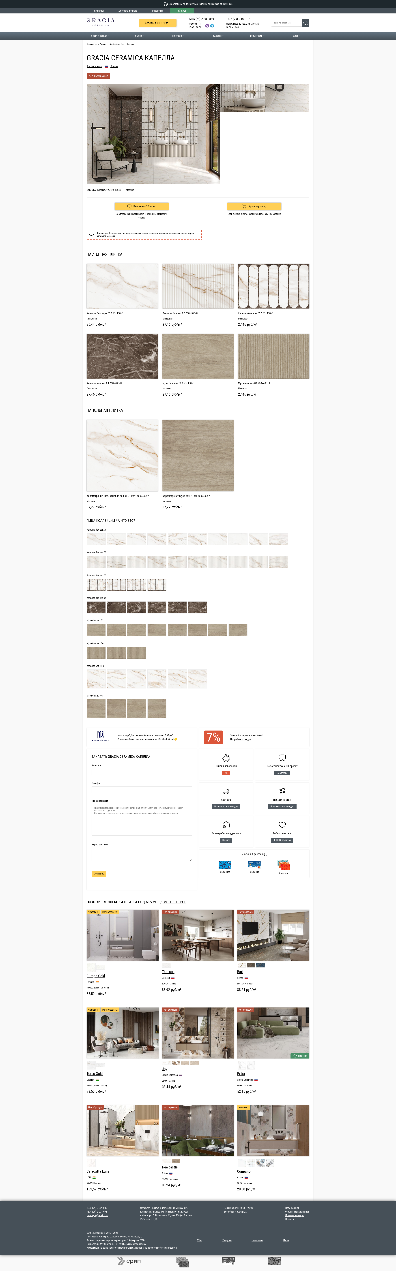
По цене (138, 35)
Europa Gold (96, 976)
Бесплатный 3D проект (145, 206)
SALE (183, 10)
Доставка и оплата (127, 10)
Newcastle (170, 1167)
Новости (289, 1219)
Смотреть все (174, 902)
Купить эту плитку (258, 206)
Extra (241, 1074)
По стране (177, 35)
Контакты (99, 10)
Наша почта (257, 1240)
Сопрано (244, 1171)
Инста (286, 1240)
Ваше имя (96, 765)
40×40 (118, 190)
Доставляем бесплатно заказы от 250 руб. (152, 735)
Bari (240, 972)
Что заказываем (100, 800)
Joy (164, 1069)
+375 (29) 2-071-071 (238, 19)
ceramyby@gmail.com (97, 1215)
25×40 (111, 190)
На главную (92, 44)
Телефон (96, 783)
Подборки (217, 35)
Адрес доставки (100, 844)
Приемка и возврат (294, 1215)
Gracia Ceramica (117, 44)
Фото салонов (292, 1208)
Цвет (295, 35)
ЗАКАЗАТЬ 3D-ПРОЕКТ (157, 22)
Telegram (227, 1240)
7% (214, 737)
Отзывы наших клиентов (297, 1211)
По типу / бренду (98, 35)
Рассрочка (157, 10)
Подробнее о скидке (240, 739)
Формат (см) (256, 35)
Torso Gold (95, 1074)
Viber (199, 1240)
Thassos (168, 972)
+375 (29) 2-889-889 (201, 19)
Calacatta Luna (98, 1171)
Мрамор (130, 190)
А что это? (126, 521)
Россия (103, 44)
